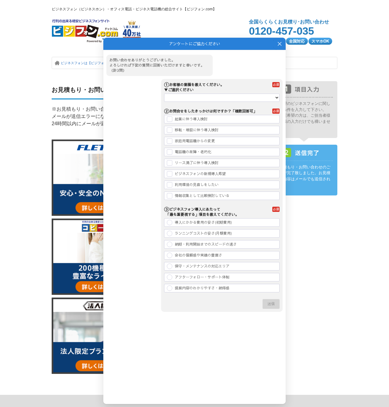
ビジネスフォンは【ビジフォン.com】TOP (93, 63)
